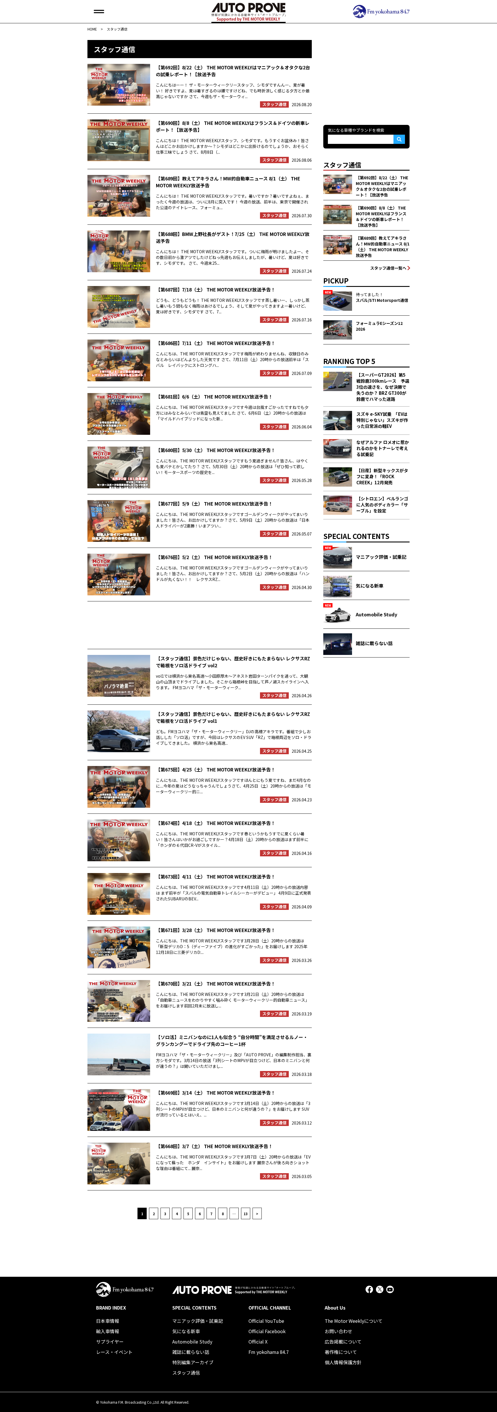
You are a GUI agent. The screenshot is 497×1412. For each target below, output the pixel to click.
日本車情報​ (107, 1320)
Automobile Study (192, 1341)
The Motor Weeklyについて (354, 1320)
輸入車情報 (107, 1331)
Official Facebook (267, 1331)
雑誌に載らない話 (190, 1351)
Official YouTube (266, 1320)
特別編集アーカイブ (192, 1362)
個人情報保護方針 (343, 1362)
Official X (257, 1341)
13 (246, 1213)
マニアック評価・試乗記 (197, 1320)
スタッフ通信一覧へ (388, 268)
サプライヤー (110, 1341)
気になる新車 (186, 1331)
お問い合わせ (338, 1331)
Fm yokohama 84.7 (268, 1351)
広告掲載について (343, 1341)
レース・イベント (114, 1351)
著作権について (341, 1351)
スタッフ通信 (186, 1372)
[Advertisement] (199, 625)
